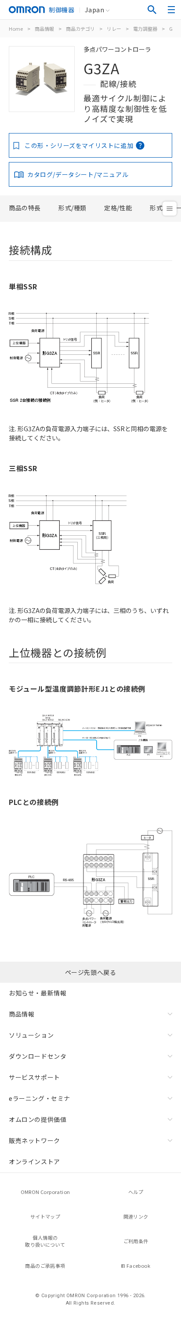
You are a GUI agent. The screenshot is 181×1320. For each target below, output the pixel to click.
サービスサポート (34, 1077)
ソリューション (31, 1035)
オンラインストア (34, 1161)
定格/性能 (118, 207)
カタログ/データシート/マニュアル (77, 174)
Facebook (138, 1265)
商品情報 (44, 28)
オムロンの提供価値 (37, 1119)
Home (16, 28)
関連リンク (135, 1216)
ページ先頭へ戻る (90, 972)
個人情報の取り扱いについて (45, 1241)
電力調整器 (145, 28)
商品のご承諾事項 (45, 1265)
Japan (94, 10)
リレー (114, 28)
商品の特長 (25, 207)
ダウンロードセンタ (37, 1056)
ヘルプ (135, 1191)
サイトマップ (45, 1216)
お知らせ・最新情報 (37, 992)
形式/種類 (72, 207)
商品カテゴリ (80, 28)
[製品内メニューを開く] (170, 209)
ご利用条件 (135, 1240)
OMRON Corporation (45, 1191)
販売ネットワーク (34, 1140)
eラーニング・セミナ (39, 1098)
